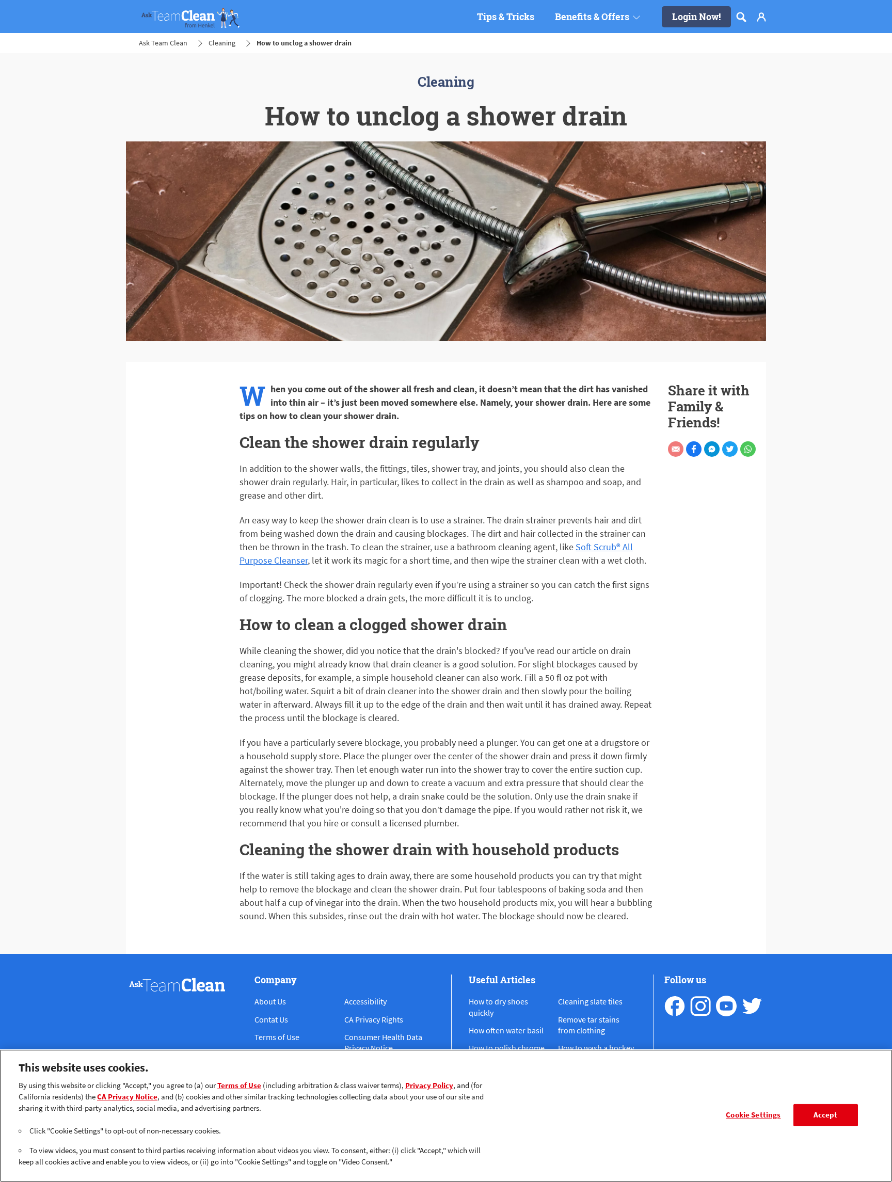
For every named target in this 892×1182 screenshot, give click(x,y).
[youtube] (726, 1006)
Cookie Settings (753, 1115)
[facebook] (674, 1006)
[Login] (761, 17)
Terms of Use (239, 1085)
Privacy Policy (429, 1085)
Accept (826, 1115)
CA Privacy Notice (127, 1096)
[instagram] (700, 1006)
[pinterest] (752, 1006)
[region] (446, 1115)
